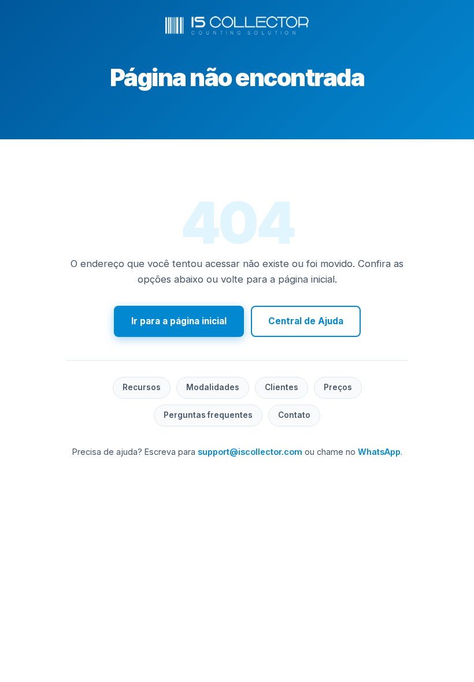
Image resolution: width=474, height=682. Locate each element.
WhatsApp (379, 452)
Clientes (281, 387)
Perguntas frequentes (208, 415)
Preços (338, 387)
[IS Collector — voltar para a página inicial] (237, 25)
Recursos (142, 387)
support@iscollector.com (250, 452)
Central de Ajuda (305, 321)
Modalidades (212, 387)
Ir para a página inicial (179, 321)
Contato (294, 415)
